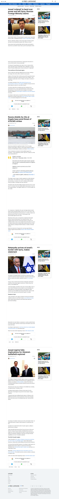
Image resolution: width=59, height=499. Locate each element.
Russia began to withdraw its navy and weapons (26, 91)
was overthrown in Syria (28, 298)
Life (20, 4)
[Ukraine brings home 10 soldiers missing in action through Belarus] (44, 15)
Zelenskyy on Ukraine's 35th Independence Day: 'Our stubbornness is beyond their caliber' (44, 36)
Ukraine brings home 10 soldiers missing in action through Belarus (43, 21)
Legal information (10, 491)
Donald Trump (32, 6)
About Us (9, 488)
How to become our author (23, 491)
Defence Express (30, 148)
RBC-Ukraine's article (30, 330)
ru (5, 1)
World (24, 4)
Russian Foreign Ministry (27, 38)
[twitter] (36, 486)
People (48, 4)
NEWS (38, 9)
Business (36, 4)
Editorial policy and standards (23, 488)
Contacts (20, 492)
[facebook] (33, 486)
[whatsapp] (40, 486)
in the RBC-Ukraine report (30, 455)
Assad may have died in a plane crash (21, 447)
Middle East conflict (21, 6)
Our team (9, 492)
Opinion (42, 4)
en (3, 1)
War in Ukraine (13, 4)
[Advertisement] (21, 53)
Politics (30, 4)
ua (1, 1)
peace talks (27, 6)
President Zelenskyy (38, 6)
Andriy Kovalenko (20, 381)
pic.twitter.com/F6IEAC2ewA (25, 172)
